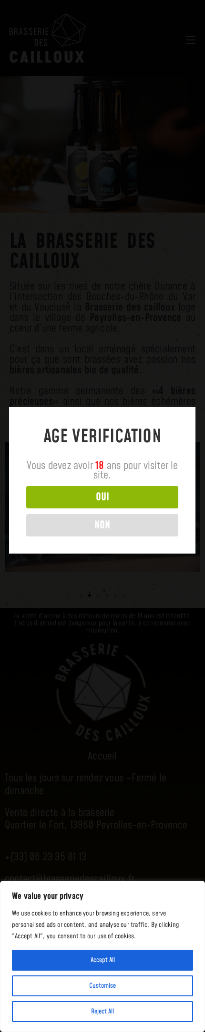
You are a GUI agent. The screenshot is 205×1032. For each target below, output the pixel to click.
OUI (102, 497)
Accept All (103, 960)
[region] (102, 956)
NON (102, 525)
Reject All (102, 1011)
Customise (102, 986)
